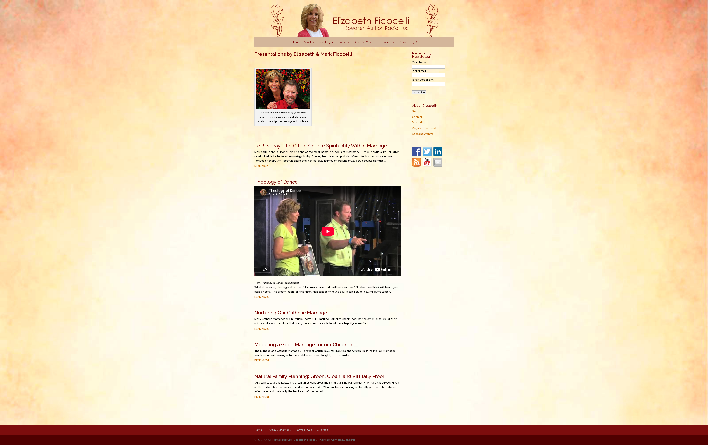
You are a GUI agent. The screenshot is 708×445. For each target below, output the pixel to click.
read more (261, 166)
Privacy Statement (279, 429)
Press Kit (417, 122)
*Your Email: (419, 71)
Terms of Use (303, 429)
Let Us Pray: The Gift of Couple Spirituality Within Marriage (320, 146)
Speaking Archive (422, 133)
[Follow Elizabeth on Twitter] (427, 151)
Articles (403, 42)
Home (295, 42)
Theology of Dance (276, 182)
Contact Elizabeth (343, 439)
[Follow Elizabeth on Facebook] (416, 151)
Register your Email (424, 128)
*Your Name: (419, 62)
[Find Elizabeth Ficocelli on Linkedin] (437, 151)
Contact (417, 116)
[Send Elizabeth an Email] (437, 162)
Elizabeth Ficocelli (306, 439)
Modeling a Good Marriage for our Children (303, 344)
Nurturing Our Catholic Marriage (290, 312)
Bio (414, 111)
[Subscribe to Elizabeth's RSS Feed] (416, 162)
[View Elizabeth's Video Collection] (427, 162)
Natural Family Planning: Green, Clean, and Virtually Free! (319, 376)
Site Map (322, 429)
